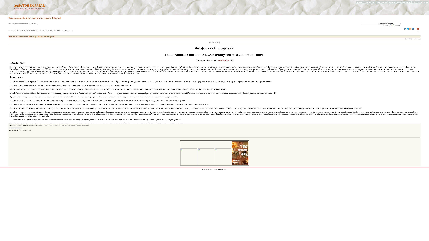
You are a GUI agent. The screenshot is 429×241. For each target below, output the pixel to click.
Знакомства (391, 2)
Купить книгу (406, 2)
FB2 (415, 39)
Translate (397, 25)
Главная (425, 2)
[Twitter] (408, 29)
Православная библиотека (21, 23)
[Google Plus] (418, 29)
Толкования (34, 23)
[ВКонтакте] (405, 29)
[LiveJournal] (415, 29)
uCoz (225, 169)
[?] (62, 30)
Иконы (399, 2)
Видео (420, 2)
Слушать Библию (381, 2)
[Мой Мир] (413, 29)
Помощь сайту (370, 2)
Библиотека (360, 2)
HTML (412, 39)
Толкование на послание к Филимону (49, 125)
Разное (414, 2)
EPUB (418, 39)
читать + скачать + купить (67, 125)
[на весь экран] (214, 42)
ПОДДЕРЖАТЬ (69, 30)
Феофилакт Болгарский (82, 125)
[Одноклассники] (410, 29)
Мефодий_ (31, 125)
